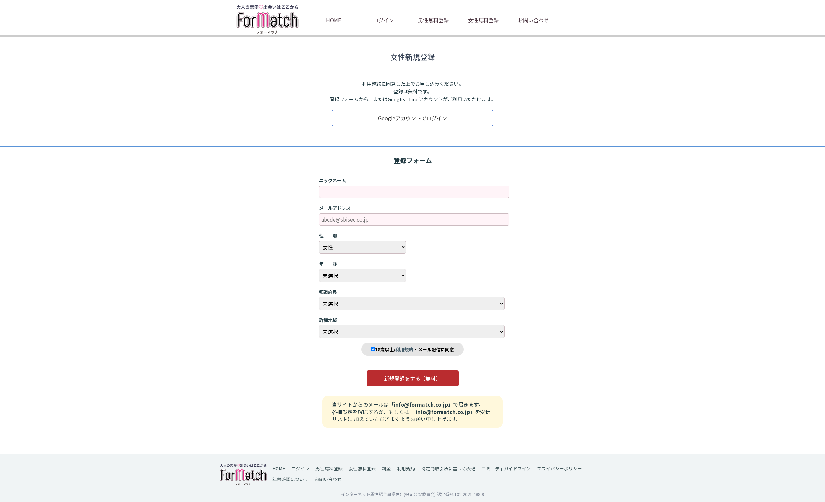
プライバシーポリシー (559, 468)
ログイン (383, 20)
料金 (386, 468)
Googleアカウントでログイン (412, 118)
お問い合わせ (533, 20)
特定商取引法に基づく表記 (448, 468)
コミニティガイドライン (506, 468)
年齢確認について (290, 479)
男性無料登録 (433, 20)
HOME (333, 20)
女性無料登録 (483, 20)
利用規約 (406, 468)
